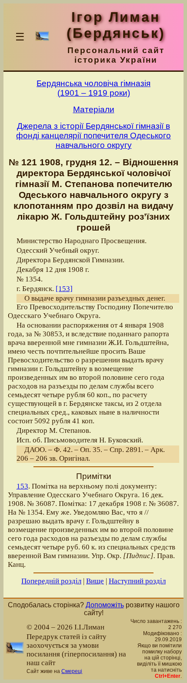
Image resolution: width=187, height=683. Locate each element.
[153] (64, 289)
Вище (95, 581)
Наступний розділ (137, 581)
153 (22, 486)
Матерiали (93, 109)
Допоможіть (105, 605)
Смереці (71, 671)
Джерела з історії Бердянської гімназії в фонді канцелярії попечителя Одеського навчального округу (93, 135)
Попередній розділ (51, 581)
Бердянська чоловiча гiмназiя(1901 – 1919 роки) (93, 88)
